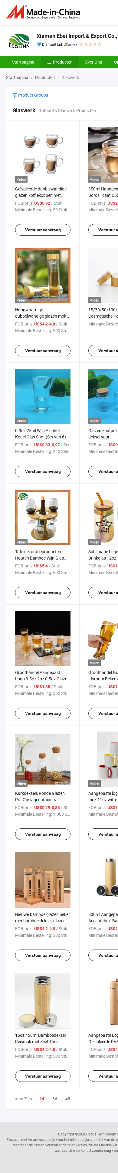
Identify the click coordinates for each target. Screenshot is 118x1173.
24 (41, 1098)
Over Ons (93, 62)
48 (67, 1099)
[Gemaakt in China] (44, 12)
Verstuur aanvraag (43, 229)
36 (54, 1099)
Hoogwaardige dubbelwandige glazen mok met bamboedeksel (40, 316)
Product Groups (32, 95)
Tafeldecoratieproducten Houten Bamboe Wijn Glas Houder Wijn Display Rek (39, 558)
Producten (63, 62)
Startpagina (23, 62)
